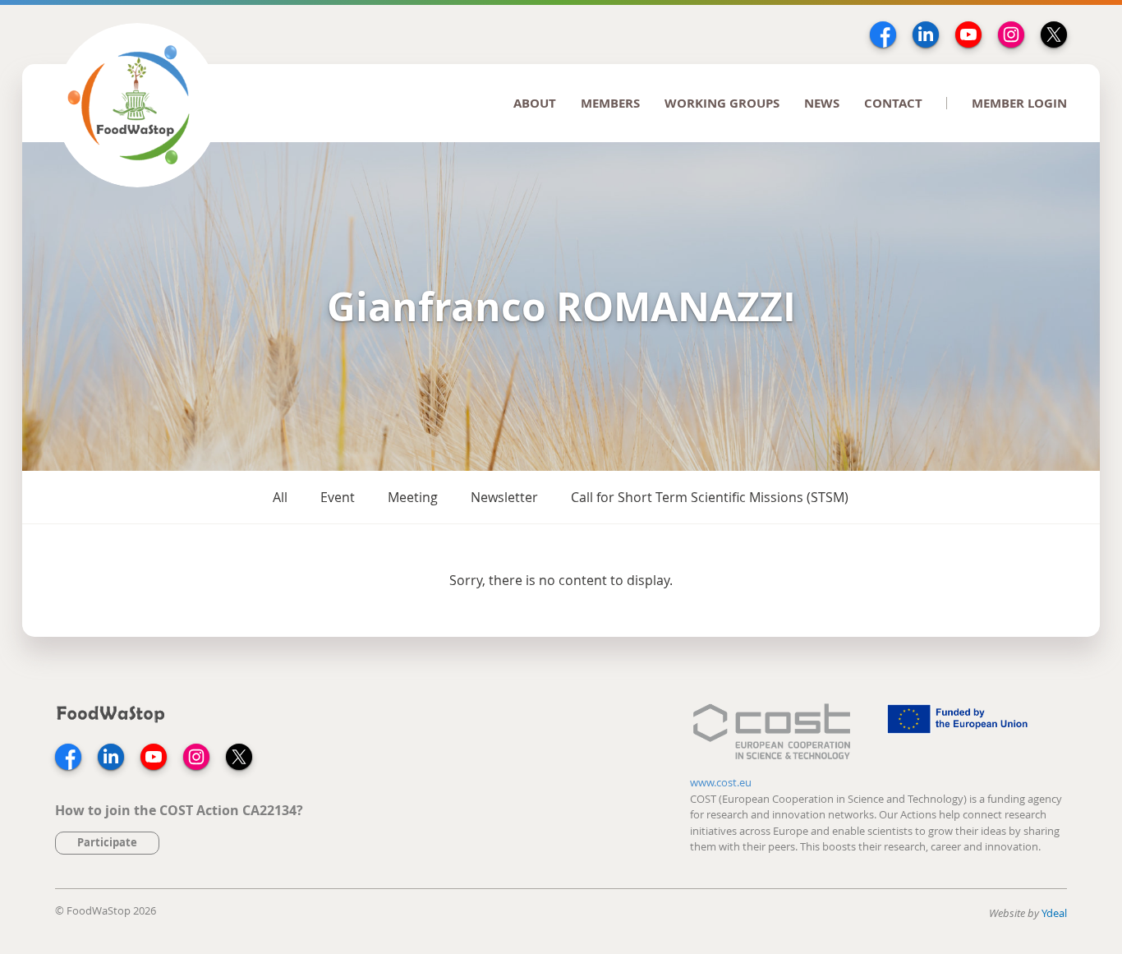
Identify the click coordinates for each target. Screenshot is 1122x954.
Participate (107, 842)
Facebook (883, 34)
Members (610, 103)
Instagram (1011, 34)
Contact (893, 103)
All (280, 497)
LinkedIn (926, 34)
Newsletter (504, 497)
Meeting (413, 497)
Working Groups (721, 103)
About (534, 103)
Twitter (1054, 34)
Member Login (1019, 103)
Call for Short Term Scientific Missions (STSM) (709, 497)
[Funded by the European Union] (959, 734)
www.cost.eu (721, 782)
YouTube (968, 34)
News (821, 103)
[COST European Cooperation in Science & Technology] (771, 734)
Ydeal (1054, 913)
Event (337, 497)
